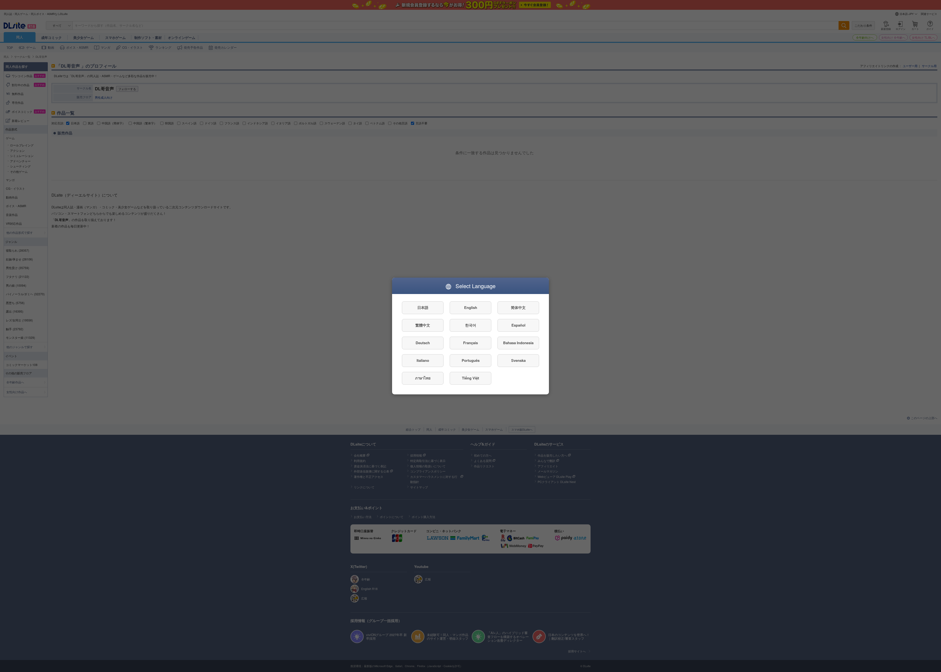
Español (518, 325)
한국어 (470, 325)
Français (470, 343)
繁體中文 (422, 325)
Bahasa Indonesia (518, 343)
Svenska (518, 360)
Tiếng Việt (470, 378)
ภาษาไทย (423, 378)
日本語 (422, 307)
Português (471, 360)
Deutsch (423, 343)
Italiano (423, 360)
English (470, 307)
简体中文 (518, 307)
